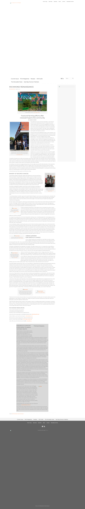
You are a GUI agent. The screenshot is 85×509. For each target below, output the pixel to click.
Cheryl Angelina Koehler (37, 112)
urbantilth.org (29, 320)
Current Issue (15, 78)
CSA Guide (40, 78)
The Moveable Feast (16, 82)
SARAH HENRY (33, 120)
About (60, 1)
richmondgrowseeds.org (27, 319)
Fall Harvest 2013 (14, 413)
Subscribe (50, 1)
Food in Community (20, 413)
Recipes (33, 78)
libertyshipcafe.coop (35, 314)
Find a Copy (45, 1)
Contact (63, 1)
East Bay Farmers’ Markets (31, 82)
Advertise (55, 1)
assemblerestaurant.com (25, 404)
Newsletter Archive (70, 1)
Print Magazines (24, 78)
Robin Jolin (15, 257)
